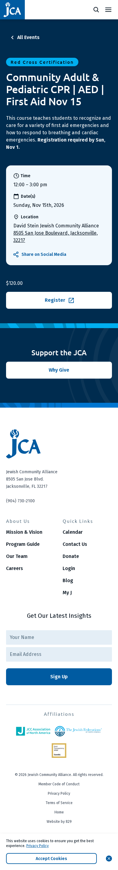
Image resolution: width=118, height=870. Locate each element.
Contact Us (75, 544)
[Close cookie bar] (109, 858)
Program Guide (23, 544)
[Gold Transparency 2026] (59, 750)
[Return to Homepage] (12, 9)
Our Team (17, 556)
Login (69, 568)
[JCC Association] (33, 731)
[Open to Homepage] (59, 443)
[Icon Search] (96, 10)
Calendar (73, 532)
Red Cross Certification (42, 62)
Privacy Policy (59, 793)
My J (67, 592)
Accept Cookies (51, 858)
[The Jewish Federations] (78, 731)
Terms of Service (59, 803)
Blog (68, 580)
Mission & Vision (24, 532)
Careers (14, 568)
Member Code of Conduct (59, 784)
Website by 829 (59, 821)
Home (59, 812)
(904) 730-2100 (20, 500)
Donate (71, 556)
